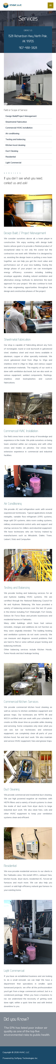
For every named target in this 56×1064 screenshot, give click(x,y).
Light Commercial (13, 162)
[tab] (28, 116)
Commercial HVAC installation (19, 127)
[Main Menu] (50, 5)
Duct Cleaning (11, 151)
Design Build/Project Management (21, 116)
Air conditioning (12, 133)
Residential (10, 156)
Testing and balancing (15, 139)
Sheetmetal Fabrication (16, 121)
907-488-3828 (28, 48)
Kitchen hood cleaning (15, 145)
